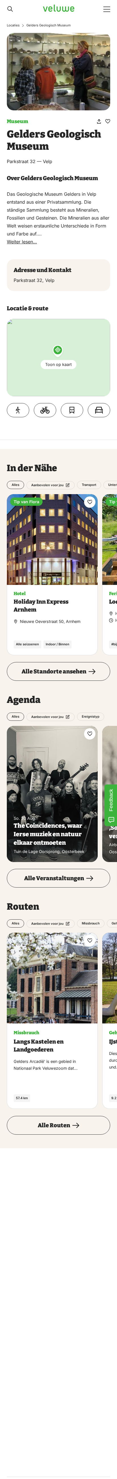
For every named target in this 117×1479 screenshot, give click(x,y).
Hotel (20, 593)
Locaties (13, 25)
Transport (89, 485)
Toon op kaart (58, 364)
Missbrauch (91, 924)
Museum (17, 121)
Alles (15, 485)
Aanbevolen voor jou (47, 485)
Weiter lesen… (22, 242)
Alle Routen (54, 1125)
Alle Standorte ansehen (54, 671)
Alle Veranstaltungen (54, 878)
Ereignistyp (90, 717)
